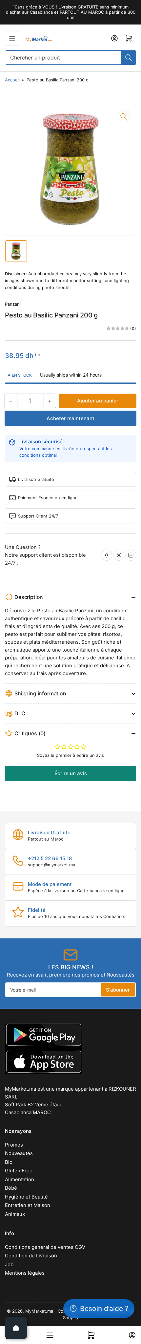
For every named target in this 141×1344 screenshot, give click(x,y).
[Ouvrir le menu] (12, 38)
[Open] (16, 1328)
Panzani (13, 304)
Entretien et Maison (27, 1205)
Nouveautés (19, 1153)
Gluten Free (18, 1170)
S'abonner (118, 990)
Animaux (15, 1214)
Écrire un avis (70, 773)
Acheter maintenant (70, 418)
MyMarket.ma (39, 1311)
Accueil (12, 79)
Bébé (11, 1188)
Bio (8, 1162)
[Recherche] (128, 57)
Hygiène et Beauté (26, 1197)
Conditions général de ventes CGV (45, 1247)
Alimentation (19, 1179)
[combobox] (70, 57)
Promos (14, 1145)
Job (9, 1264)
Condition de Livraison (31, 1255)
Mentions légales (25, 1273)
